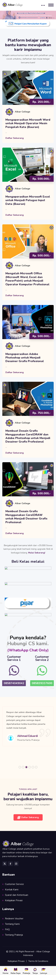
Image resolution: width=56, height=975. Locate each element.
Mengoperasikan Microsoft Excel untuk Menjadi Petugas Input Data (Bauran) (27, 200)
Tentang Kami (12, 924)
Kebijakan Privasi (14, 900)
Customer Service (14, 884)
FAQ (7, 929)
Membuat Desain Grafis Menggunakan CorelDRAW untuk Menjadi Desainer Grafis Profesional (26, 517)
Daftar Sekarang (14, 138)
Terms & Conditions (38, 961)
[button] (19, 767)
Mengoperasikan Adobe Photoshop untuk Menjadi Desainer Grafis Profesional (24, 357)
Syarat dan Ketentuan (16, 895)
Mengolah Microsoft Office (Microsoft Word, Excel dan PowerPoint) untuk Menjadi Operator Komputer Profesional (27, 279)
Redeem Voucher (14, 918)
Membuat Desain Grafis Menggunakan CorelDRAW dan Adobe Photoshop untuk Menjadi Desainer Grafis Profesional (27, 436)
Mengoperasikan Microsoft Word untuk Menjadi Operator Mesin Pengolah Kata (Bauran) (27, 123)
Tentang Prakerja (14, 934)
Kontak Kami (11, 889)
